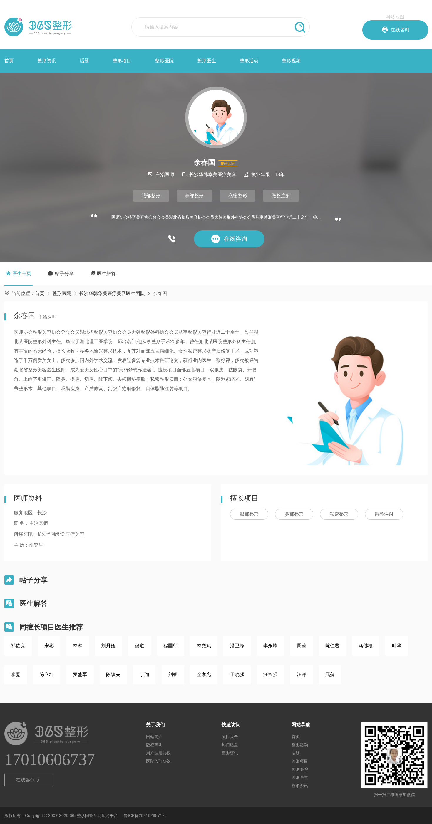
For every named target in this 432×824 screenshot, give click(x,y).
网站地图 (395, 16)
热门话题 (230, 744)
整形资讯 (46, 60)
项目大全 (230, 736)
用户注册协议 (158, 753)
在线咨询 (28, 779)
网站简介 (154, 736)
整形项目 (122, 60)
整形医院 (164, 60)
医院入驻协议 (158, 761)
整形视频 (291, 60)
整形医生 (206, 60)
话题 (84, 60)
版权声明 (154, 744)
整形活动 (249, 60)
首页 (9, 60)
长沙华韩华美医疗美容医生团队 (112, 293)
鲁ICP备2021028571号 (145, 815)
